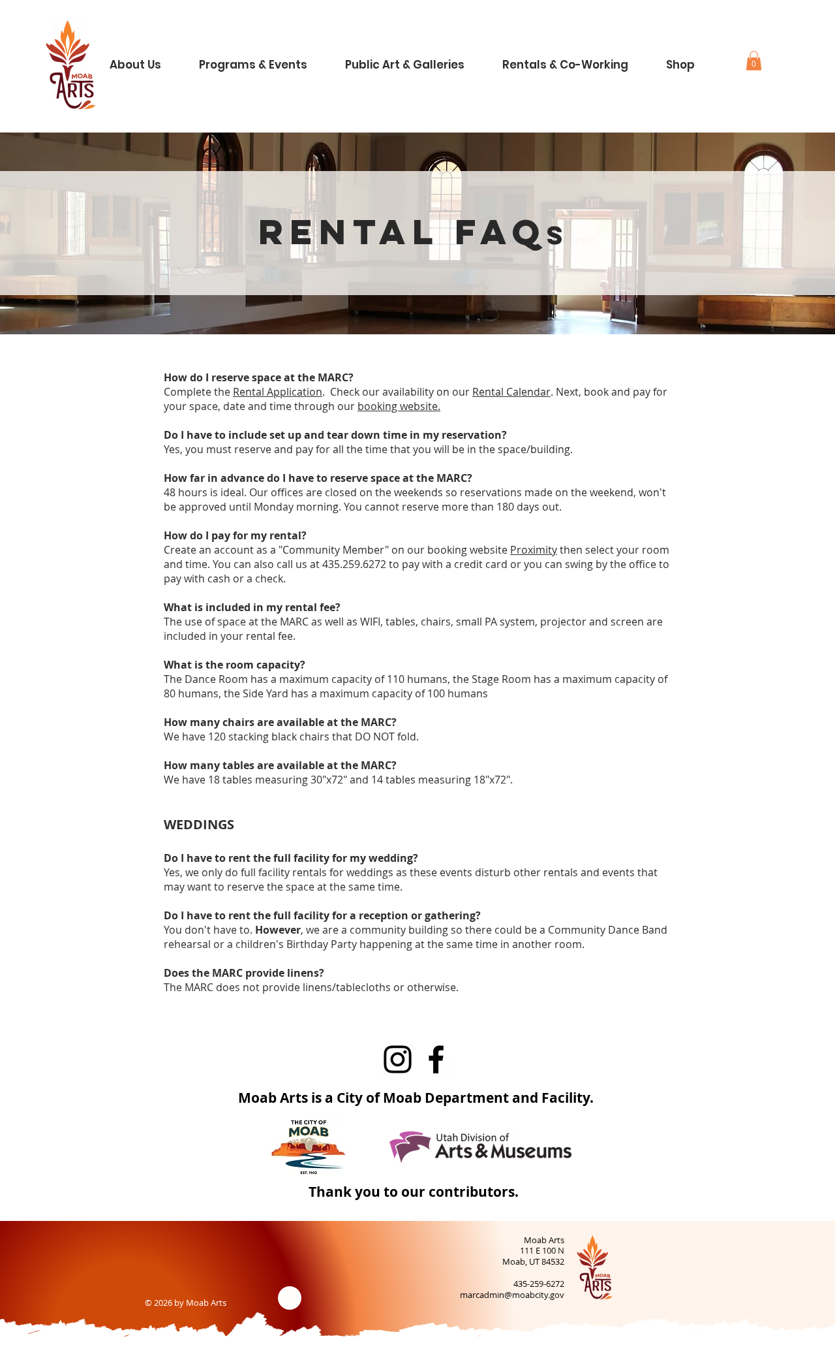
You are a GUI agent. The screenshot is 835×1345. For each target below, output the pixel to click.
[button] (145, 59)
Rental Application (277, 392)
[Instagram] (397, 1059)
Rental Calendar (511, 392)
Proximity (533, 550)
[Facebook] (436, 1059)
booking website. (398, 406)
